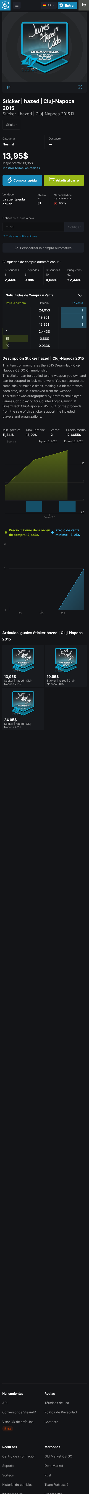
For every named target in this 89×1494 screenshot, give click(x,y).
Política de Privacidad (60, 1412)
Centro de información (18, 1456)
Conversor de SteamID (19, 1412)
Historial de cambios (17, 1484)
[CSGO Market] (5, 5)
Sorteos (8, 1475)
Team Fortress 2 (56, 1484)
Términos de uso (56, 1403)
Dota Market (53, 1466)
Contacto (51, 1422)
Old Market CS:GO (58, 1456)
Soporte (8, 1466)
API (5, 1403)
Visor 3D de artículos (17, 1422)
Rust (47, 1475)
